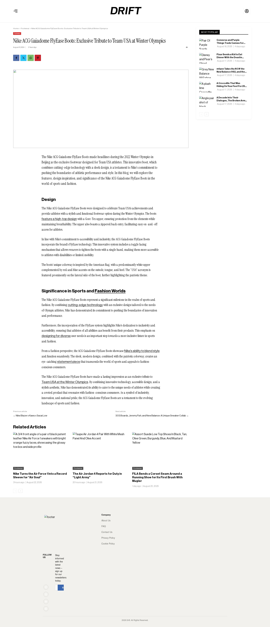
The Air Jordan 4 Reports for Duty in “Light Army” (97, 475)
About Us (105, 520)
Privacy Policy (108, 537)
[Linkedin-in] (45, 601)
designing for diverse (56, 336)
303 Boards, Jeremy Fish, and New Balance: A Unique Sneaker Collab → (152, 415)
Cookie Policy (108, 543)
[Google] (45, 608)
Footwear (25, 28)
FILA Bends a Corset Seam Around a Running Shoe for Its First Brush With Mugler (157, 477)
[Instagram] (45, 594)
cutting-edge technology (85, 305)
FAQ (103, 526)
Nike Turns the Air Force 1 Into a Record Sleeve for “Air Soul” (40, 475)
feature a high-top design (59, 219)
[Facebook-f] (45, 587)
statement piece (68, 362)
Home (16, 28)
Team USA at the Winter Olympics (65, 382)
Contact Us (106, 532)
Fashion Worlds (110, 290)
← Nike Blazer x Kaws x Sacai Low (30, 415)
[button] (15, 11)
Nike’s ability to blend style (142, 351)
